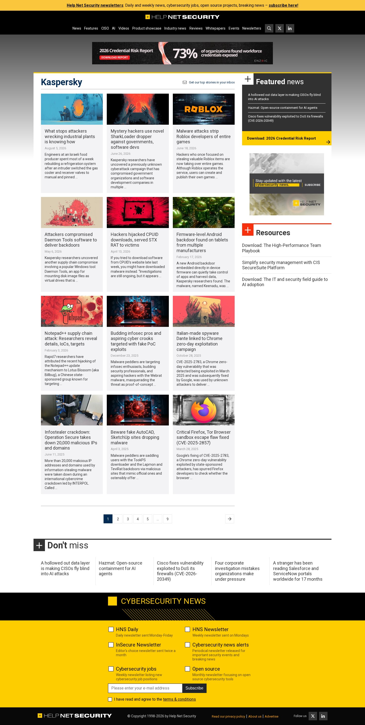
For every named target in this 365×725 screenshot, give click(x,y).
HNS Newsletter (210, 629)
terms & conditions (179, 699)
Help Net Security (182, 716)
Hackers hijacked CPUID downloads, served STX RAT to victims (134, 240)
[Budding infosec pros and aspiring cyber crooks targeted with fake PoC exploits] (138, 311)
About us (254, 716)
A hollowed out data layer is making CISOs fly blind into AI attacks (65, 568)
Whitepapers (215, 28)
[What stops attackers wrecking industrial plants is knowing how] (72, 109)
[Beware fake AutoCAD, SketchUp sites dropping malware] (138, 410)
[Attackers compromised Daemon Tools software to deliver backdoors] (72, 212)
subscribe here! (283, 5)
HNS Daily (127, 629)
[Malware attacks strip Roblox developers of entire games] (204, 109)
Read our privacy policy (228, 716)
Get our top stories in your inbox (212, 82)
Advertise (271, 716)
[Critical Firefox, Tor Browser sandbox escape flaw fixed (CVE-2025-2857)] (204, 410)
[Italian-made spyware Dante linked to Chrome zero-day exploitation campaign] (204, 311)
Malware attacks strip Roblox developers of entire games (204, 136)
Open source (206, 669)
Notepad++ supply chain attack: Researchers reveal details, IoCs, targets (71, 338)
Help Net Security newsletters (95, 5)
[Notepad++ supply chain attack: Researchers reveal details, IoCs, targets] (72, 311)
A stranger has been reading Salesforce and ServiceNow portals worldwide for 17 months (298, 571)
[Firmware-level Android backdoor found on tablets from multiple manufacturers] (204, 212)
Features (91, 28)
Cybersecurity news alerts (220, 645)
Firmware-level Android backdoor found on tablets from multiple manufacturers (202, 242)
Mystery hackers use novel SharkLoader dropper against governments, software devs (137, 139)
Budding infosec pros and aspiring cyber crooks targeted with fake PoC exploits (136, 341)
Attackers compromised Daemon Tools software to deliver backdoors (71, 240)
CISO (105, 28)
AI (113, 28)
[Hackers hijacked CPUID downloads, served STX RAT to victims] (138, 212)
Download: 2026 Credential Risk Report (281, 138)
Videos (123, 28)
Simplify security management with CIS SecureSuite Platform (281, 265)
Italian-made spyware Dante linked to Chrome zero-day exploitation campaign (199, 341)
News (77, 28)
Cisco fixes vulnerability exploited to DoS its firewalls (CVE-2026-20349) (180, 571)
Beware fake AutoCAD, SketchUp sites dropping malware (135, 437)
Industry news (175, 28)
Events (234, 28)
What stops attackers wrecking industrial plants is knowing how (70, 136)
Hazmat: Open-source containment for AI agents (282, 108)
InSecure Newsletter (138, 645)
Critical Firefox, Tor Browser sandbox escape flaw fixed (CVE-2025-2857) (204, 437)
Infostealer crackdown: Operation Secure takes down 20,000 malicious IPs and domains (71, 440)
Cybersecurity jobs (136, 669)
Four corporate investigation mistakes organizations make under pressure (237, 571)
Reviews (196, 28)
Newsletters (251, 28)
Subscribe (194, 688)
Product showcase (146, 28)
